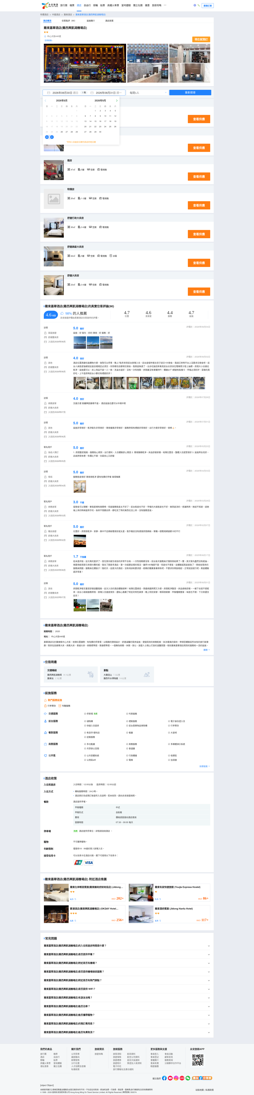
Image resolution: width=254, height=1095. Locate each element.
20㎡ (73, 198)
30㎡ (73, 227)
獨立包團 (138, 5)
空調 (92, 169)
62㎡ (73, 255)
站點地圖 (199, 1089)
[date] (63, 92)
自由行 (87, 5)
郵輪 (95, 5)
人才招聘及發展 (78, 1066)
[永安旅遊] (49, 6)
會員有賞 (155, 1063)
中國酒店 (56, 14)
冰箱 (115, 255)
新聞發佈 (75, 1059)
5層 (82, 169)
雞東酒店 (68, 14)
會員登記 (155, 1056)
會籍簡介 (155, 1059)
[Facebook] (164, 1078)
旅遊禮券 (117, 1059)
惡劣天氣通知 (133, 1059)
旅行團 (63, 5)
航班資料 (131, 1053)
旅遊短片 (117, 1063)
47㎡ (73, 169)
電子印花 (117, 1066)
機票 (72, 5)
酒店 (79, 5)
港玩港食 (44, 1066)
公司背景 (75, 1053)
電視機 (104, 169)
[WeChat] (188, 1078)
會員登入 (155, 1053)
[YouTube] (170, 1078)
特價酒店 (44, 14)
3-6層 (83, 227)
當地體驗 (126, 5)
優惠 (147, 5)
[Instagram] (176, 1078)
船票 (102, 5)
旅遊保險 (117, 1056)
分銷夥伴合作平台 (173, 1063)
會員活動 (169, 1053)
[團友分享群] (202, 1078)
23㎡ (73, 284)
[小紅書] (182, 1078)
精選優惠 (155, 1066)
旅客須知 (117, 1053)
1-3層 (83, 198)
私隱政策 (75, 1069)
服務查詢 (169, 1059)
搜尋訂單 (208, 5)
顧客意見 (169, 1056)
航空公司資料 (133, 1056)
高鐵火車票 (113, 5)
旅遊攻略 (156, 5)
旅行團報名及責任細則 (123, 1069)
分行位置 (75, 1063)
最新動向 (75, 1056)
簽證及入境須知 (134, 1063)
